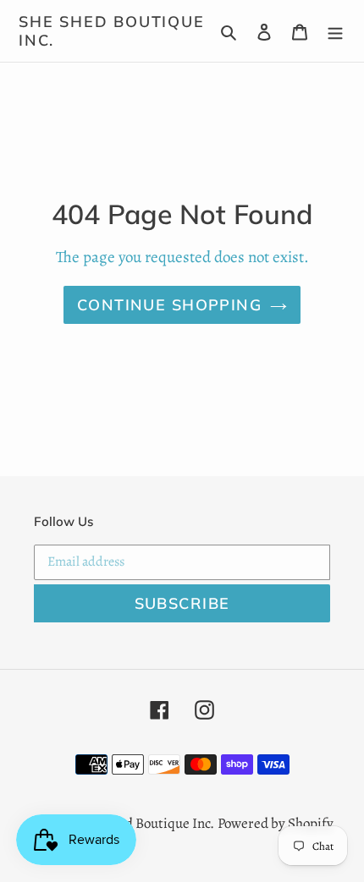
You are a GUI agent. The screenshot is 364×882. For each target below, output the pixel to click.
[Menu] (335, 31)
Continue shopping (169, 305)
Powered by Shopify (276, 823)
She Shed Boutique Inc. (112, 31)
